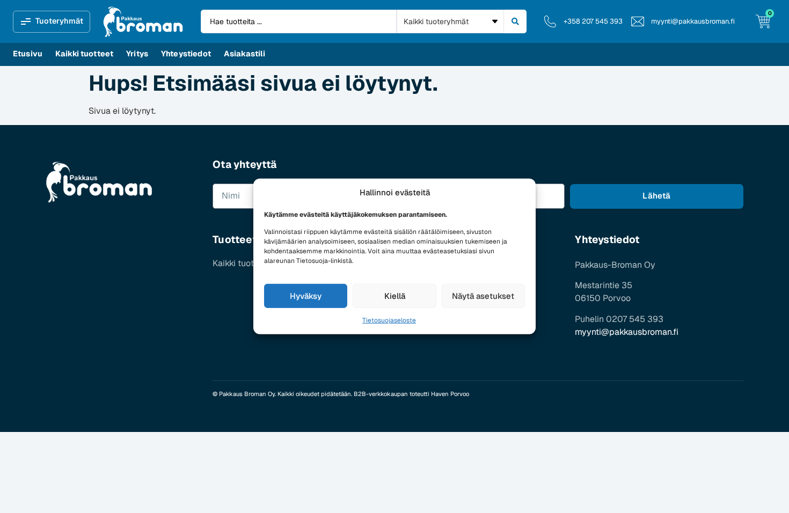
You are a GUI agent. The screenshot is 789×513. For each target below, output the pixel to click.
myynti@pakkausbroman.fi (626, 332)
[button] (51, 22)
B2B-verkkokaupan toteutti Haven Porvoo (411, 394)
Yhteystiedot (186, 53)
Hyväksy (306, 296)
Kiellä (394, 296)
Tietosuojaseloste (389, 320)
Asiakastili (245, 53)
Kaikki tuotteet (84, 53)
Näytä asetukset (483, 296)
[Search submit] (515, 21)
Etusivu (27, 53)
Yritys (137, 53)
